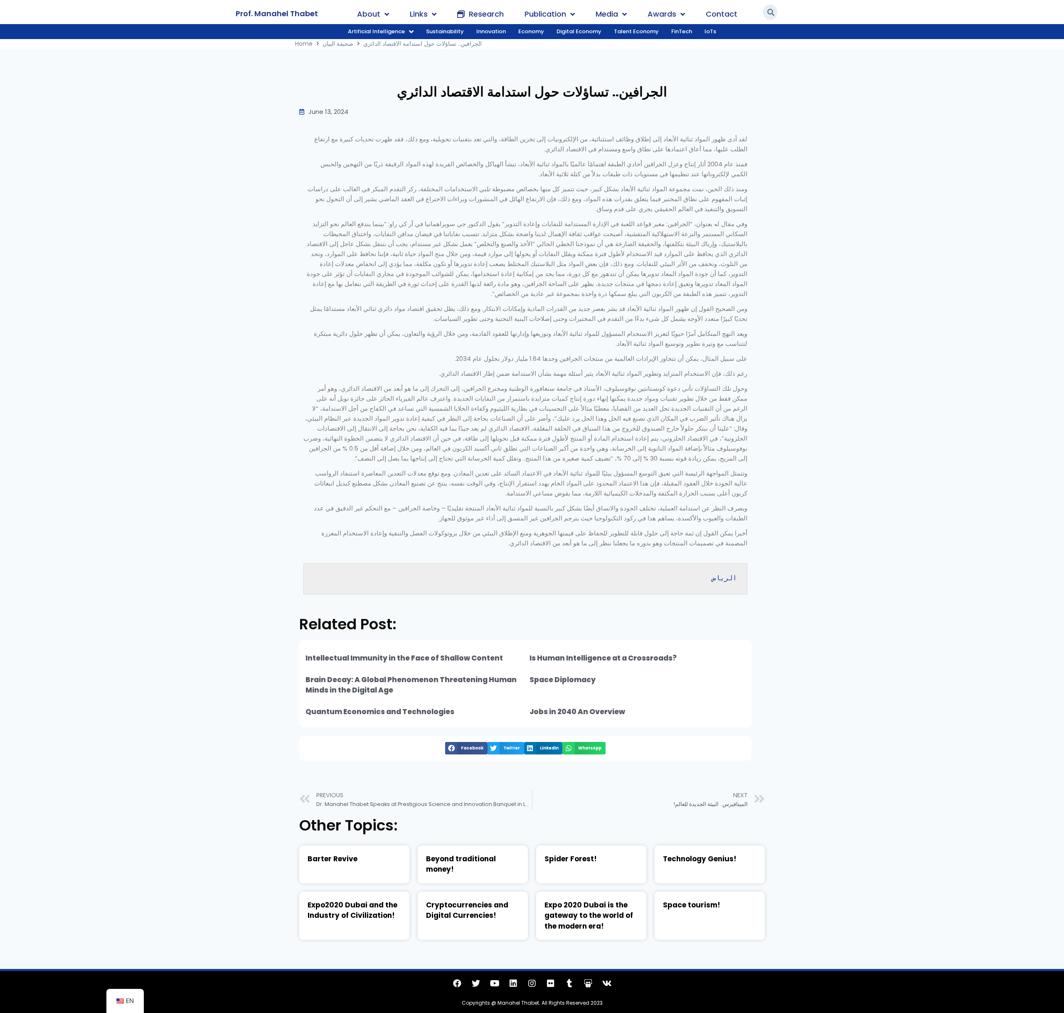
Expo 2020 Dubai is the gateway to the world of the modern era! (588, 915)
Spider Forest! (570, 859)
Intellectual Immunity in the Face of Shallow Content (404, 658)
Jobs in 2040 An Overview (577, 712)
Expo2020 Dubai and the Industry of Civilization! (352, 910)
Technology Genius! (699, 859)
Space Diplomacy (563, 680)
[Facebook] (457, 983)
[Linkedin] (513, 983)
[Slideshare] (588, 983)
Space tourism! (691, 905)
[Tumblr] (569, 983)
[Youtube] (494, 983)
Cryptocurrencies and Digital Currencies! (467, 910)
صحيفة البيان (338, 43)
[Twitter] (476, 983)
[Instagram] (532, 983)
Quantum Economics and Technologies (379, 712)
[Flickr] (550, 983)
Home (304, 43)
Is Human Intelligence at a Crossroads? (603, 658)
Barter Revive (332, 859)
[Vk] (606, 983)
